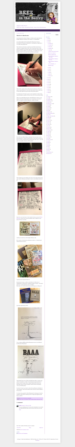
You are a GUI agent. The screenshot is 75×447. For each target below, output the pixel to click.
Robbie (20, 405)
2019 (48, 40)
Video (48, 134)
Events (48, 102)
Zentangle (48, 96)
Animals (48, 136)
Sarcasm (48, 127)
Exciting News (49, 103)
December (50, 43)
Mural (48, 145)
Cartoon (48, 124)
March (49, 74)
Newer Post (19, 427)
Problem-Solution (33, 399)
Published (48, 111)
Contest (48, 131)
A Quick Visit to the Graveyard (53, 51)
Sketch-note (38, 399)
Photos (30, 399)
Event (48, 118)
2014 (48, 82)
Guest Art (23, 399)
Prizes (48, 135)
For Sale (48, 107)
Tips (41, 399)
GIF (48, 150)
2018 (48, 41)
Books (20, 399)
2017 (48, 77)
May (49, 70)
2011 (48, 87)
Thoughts (48, 99)
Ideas (48, 114)
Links (48, 106)
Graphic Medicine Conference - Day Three (53, 57)
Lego (48, 141)
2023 (48, 38)
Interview (48, 153)
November (50, 45)
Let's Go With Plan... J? (52, 63)
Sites (48, 138)
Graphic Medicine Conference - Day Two (53, 59)
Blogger (38, 440)
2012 (48, 85)
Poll (47, 146)
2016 (48, 79)
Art (47, 98)
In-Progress (26, 399)
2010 (48, 89)
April (49, 72)
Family (48, 132)
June (49, 69)
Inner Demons (49, 152)
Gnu (48, 143)
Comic (48, 121)
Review (48, 128)
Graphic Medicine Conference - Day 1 (53, 62)
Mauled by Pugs (50, 65)
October (49, 46)
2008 (48, 92)
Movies (48, 149)
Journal (48, 117)
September (50, 48)
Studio (48, 142)
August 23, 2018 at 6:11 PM (26, 405)
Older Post (41, 427)
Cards (48, 147)
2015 (48, 81)
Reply (20, 409)
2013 (48, 84)
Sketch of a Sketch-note (52, 54)
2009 (48, 90)
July (49, 67)
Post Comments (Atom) (25, 429)
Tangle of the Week (50, 116)
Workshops (49, 100)
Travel (48, 104)
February (49, 75)
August (49, 49)
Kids (48, 110)
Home (17, 30)
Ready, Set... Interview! (52, 53)
